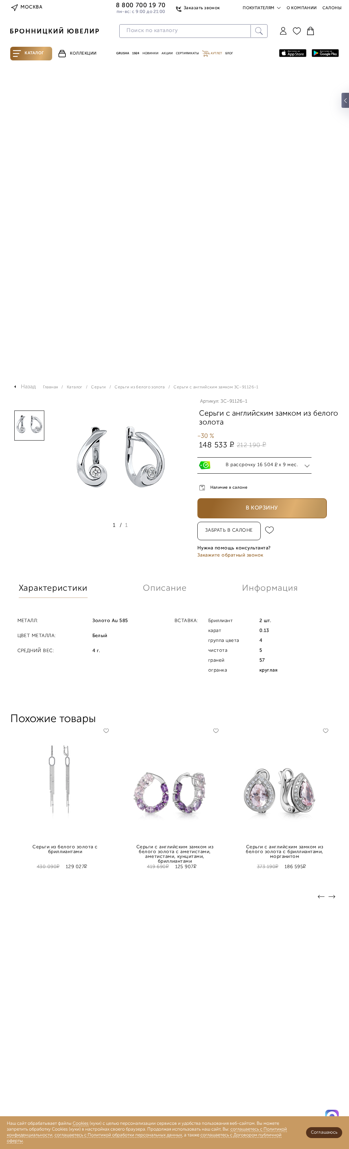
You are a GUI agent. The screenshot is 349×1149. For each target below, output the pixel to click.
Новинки (150, 53)
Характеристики (53, 588)
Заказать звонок (202, 8)
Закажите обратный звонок (230, 555)
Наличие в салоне (229, 488)
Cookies (81, 1123)
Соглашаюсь (324, 1132)
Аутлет (216, 53)
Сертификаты (187, 53)
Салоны (332, 8)
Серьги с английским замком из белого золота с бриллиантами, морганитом (284, 849)
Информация (270, 588)
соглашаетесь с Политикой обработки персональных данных (118, 1135)
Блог (229, 53)
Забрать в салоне (229, 530)
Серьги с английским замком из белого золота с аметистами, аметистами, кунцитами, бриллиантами (174, 849)
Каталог (34, 53)
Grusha (122, 53)
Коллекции (83, 54)
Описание (165, 588)
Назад (28, 387)
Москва (31, 7)
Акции (167, 53)
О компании (302, 8)
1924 (135, 53)
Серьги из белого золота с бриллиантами (64, 849)
